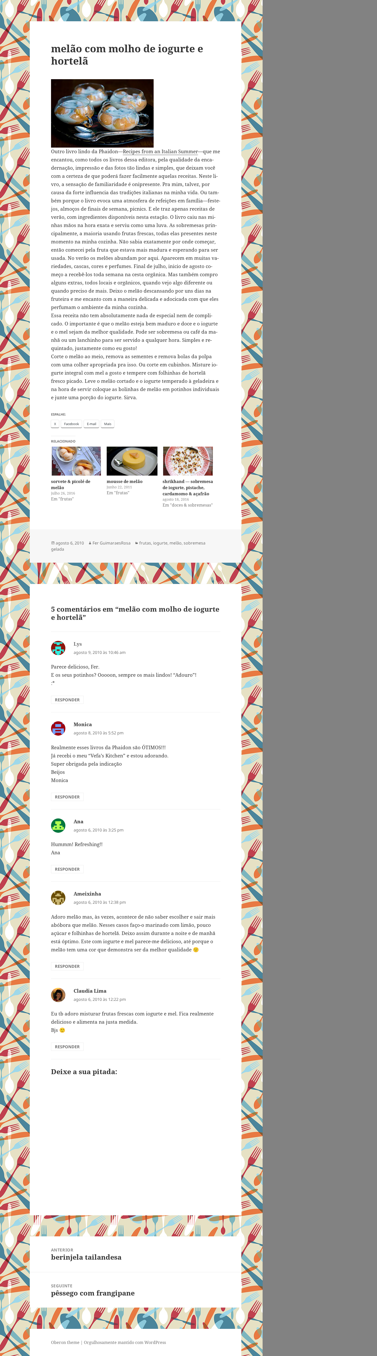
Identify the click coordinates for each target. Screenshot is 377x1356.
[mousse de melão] (132, 461)
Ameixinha (87, 893)
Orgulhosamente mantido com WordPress (125, 1342)
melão (176, 543)
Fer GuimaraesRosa (112, 543)
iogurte (160, 543)
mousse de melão (125, 481)
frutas (145, 543)
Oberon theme (65, 1342)
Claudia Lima (90, 991)
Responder (67, 700)
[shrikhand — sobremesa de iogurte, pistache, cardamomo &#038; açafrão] (188, 461)
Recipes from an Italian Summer (160, 151)
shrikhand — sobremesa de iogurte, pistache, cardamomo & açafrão (188, 488)
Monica (83, 724)
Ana (78, 821)
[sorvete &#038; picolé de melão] (76, 461)
